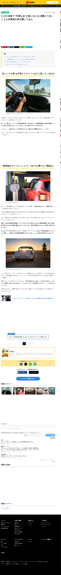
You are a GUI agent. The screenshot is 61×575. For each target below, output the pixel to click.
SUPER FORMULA (19, 543)
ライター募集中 (15, 563)
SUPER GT (17, 541)
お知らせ (46, 561)
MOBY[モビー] (4, 8)
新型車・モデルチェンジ (6, 522)
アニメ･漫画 (3, 543)
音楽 (2, 545)
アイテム (43, 526)
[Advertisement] (28, 33)
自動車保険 (17, 526)
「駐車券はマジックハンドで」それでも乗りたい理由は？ (21, 59)
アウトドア (30, 522)
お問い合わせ (40, 561)
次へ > (31, 343)
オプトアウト (33, 561)
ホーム (4, 6)
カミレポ (30, 541)
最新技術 (3, 524)
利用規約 (53, 461)
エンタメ (37, 6)
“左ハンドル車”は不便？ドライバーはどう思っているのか (21, 56)
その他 (2, 552)
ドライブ (30, 524)
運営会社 (3, 561)
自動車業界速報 (4, 528)
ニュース (10, 6)
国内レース (17, 545)
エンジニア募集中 (24, 563)
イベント (53, 6)
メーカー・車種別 (46, 539)
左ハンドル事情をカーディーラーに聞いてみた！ (19, 61)
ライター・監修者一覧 (6, 563)
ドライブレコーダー (46, 522)
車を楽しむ (24, 6)
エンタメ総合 (4, 547)
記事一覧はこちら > (13, 356)
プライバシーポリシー (24, 561)
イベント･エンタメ (5, 526)
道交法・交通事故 (18, 531)
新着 (8, 508)
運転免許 (16, 522)
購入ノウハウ (17, 524)
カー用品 (31, 6)
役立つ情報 (16, 8)
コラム (3, 508)
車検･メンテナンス (19, 528)
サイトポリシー (14, 561)
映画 (2, 541)
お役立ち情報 (17, 6)
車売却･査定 (17, 530)
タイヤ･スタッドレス (46, 524)
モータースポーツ (45, 6)
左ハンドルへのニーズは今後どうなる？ (17, 64)
